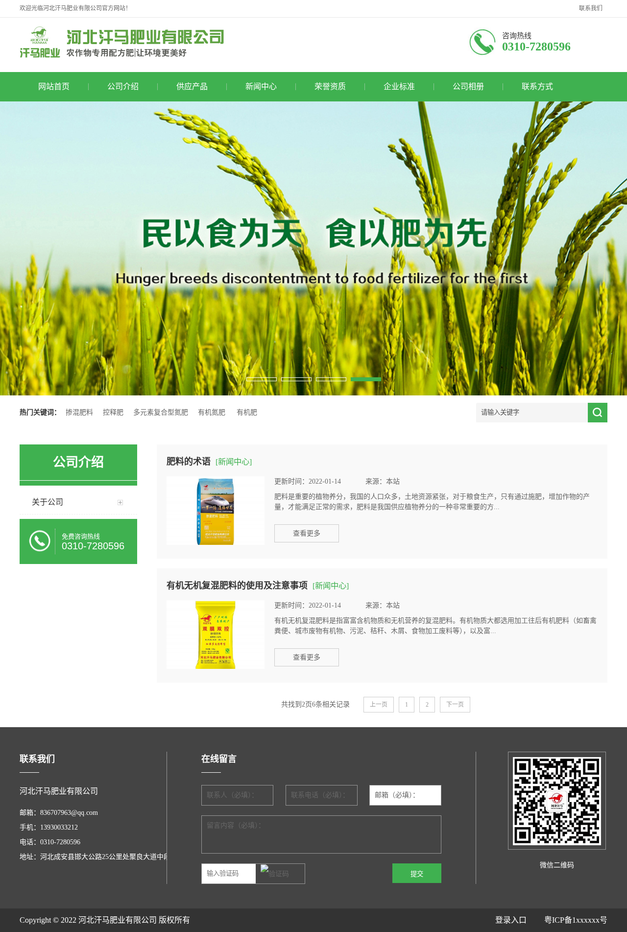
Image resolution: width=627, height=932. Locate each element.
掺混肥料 (79, 412)
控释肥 (113, 412)
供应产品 (192, 86)
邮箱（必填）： (397, 795)
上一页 (378, 704)
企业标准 (399, 86)
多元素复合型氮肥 (160, 412)
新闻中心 (261, 86)
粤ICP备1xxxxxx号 (575, 920)
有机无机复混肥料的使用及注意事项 (237, 585)
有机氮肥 (211, 412)
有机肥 (247, 412)
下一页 (455, 704)
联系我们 (591, 8)
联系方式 (537, 86)
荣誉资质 (330, 86)
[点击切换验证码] (275, 874)
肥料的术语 (189, 461)
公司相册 (468, 86)
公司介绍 (123, 86)
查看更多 (306, 533)
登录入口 (519, 920)
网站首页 (54, 86)
